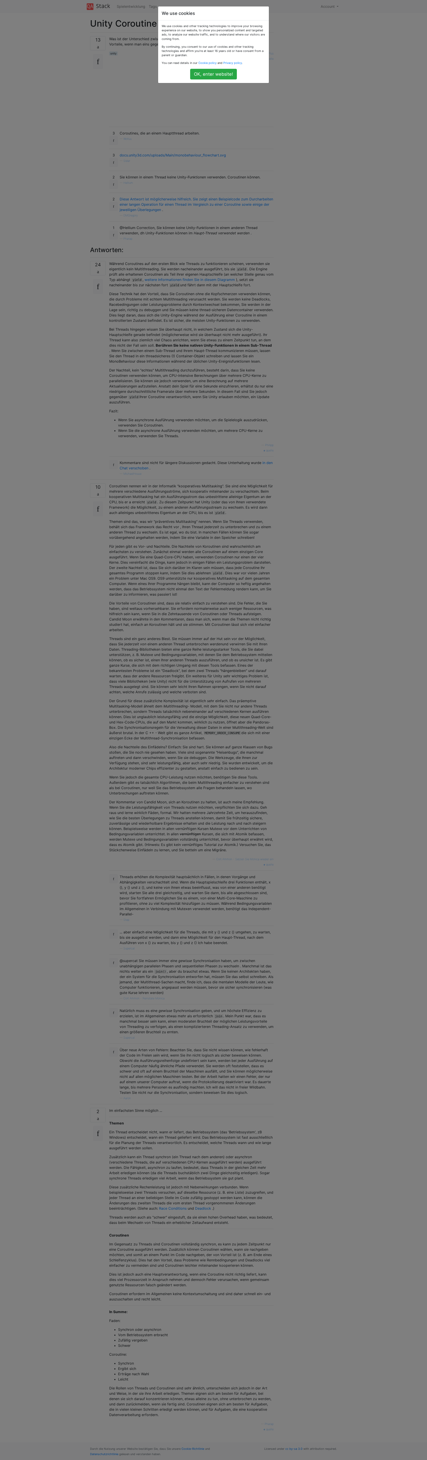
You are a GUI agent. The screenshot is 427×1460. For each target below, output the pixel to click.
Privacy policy (232, 63)
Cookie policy (207, 63)
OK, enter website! (213, 74)
